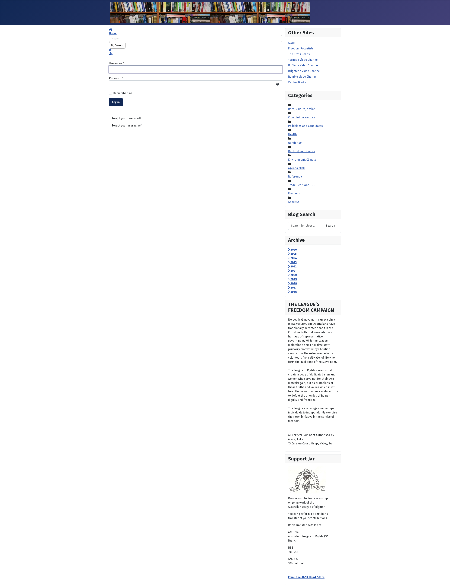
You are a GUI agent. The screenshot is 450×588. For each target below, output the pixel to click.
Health (292, 134)
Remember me (122, 93)
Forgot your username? (127, 125)
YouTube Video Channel (303, 59)
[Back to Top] (444, 581)
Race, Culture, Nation (301, 109)
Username (116, 63)
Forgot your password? (126, 118)
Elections (294, 193)
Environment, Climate (302, 159)
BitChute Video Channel (303, 65)
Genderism (295, 142)
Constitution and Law (301, 117)
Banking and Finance (301, 151)
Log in (116, 102)
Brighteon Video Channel (304, 71)
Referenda (295, 176)
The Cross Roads (299, 54)
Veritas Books (297, 82)
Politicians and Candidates (305, 126)
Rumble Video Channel (302, 76)
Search (118, 45)
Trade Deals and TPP (301, 185)
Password (116, 78)
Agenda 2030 (296, 168)
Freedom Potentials (300, 48)
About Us (294, 202)
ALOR (291, 43)
